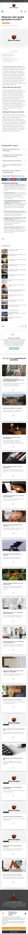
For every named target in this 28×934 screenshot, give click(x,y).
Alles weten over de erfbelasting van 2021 (13, 759)
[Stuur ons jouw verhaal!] (14, 334)
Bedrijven (5, 23)
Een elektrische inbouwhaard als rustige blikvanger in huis (16, 255)
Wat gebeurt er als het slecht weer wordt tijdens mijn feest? (14, 155)
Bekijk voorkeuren (14, 931)
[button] (25, 913)
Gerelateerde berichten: (8, 61)
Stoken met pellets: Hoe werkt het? (12, 699)
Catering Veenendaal (9, 192)
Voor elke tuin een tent (7, 53)
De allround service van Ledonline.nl (13, 816)
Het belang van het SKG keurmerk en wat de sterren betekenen (17, 265)
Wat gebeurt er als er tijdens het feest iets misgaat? (14, 171)
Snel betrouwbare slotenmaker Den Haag (14, 211)
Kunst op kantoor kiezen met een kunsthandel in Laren (15, 250)
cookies (22, 921)
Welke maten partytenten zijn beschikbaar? (14, 150)
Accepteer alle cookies (14, 928)
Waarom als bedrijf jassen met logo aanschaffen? (12, 467)
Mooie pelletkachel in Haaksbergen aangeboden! (12, 788)
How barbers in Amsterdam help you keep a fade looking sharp (17, 270)
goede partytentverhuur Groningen (12, 66)
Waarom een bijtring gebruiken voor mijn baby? (13, 525)
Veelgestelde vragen (7, 57)
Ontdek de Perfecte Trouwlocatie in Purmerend (15, 295)
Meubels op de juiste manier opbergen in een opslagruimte (13, 642)
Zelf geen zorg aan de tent (8, 55)
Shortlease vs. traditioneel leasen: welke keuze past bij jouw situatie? (16, 290)
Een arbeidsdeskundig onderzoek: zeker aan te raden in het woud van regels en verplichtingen (15, 202)
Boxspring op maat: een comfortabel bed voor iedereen (13, 613)
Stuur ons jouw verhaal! (14, 338)
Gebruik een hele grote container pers (13, 227)
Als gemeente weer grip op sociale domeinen (12, 846)
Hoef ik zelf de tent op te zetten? (14, 160)
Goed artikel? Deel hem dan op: (10, 59)
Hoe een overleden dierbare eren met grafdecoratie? (13, 584)
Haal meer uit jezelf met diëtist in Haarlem (14, 185)
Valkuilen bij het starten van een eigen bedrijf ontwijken (13, 496)
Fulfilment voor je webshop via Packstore (10, 310)
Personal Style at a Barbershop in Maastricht (15, 318)
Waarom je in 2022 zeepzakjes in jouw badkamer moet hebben (13, 671)
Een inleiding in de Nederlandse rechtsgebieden (11, 438)
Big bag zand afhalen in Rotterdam (12, 408)
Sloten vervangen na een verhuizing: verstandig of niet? (16, 300)
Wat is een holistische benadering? (12, 874)
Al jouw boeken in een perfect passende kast (14, 729)
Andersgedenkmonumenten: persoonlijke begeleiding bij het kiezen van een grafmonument (13, 380)
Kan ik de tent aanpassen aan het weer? (14, 165)
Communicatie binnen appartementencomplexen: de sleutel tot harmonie (17, 313)
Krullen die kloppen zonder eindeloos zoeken (16, 285)
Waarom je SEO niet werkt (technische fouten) (16, 280)
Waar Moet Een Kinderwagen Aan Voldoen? (12, 554)
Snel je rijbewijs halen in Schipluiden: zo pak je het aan (16, 275)
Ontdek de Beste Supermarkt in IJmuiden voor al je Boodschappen (17, 306)
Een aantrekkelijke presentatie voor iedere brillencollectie (17, 260)
